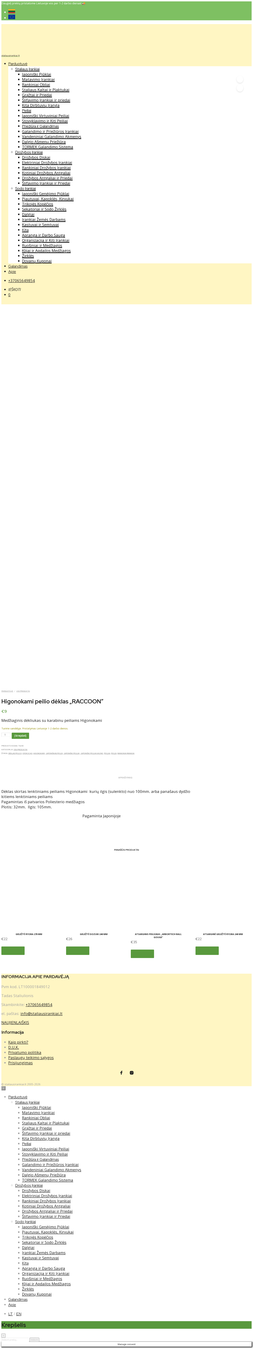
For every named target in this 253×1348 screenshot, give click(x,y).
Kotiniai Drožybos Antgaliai (46, 172)
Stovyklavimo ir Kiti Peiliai (45, 120)
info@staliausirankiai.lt (41, 1013)
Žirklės (28, 255)
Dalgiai (28, 214)
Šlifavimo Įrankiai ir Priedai (46, 183)
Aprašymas (125, 777)
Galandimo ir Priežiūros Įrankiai (50, 131)
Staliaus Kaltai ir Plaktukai (45, 89)
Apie (12, 271)
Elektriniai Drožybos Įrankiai (47, 162)
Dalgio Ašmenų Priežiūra (44, 141)
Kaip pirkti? (18, 1042)
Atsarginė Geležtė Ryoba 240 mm (223, 934)
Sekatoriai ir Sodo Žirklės (44, 209)
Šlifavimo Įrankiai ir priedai (46, 100)
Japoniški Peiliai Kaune (91, 753)
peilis (114, 753)
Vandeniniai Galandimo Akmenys (51, 136)
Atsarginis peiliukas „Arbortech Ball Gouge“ (158, 936)
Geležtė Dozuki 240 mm (94, 934)
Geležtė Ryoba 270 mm (29, 934)
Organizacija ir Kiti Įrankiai (45, 240)
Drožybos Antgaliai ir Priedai (47, 177)
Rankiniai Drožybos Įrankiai (46, 167)
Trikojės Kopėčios (37, 203)
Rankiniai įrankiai (125, 753)
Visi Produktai (23, 691)
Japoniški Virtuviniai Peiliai (45, 115)
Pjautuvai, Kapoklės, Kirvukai (48, 198)
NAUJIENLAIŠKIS (15, 1022)
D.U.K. (13, 1047)
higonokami (39, 753)
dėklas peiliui (15, 753)
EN (18, 1313)
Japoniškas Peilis (54, 753)
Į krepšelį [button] (13, 950)
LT (10, 1313)
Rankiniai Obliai (36, 84)
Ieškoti (34, 1339)
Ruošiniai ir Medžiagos (42, 245)
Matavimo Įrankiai (38, 79)
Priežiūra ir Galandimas (40, 126)
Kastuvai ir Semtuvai (40, 224)
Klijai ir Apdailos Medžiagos (46, 250)
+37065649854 (21, 280)
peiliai (107, 753)
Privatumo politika (24, 1052)
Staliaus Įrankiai (27, 69)
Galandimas (18, 266)
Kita (25, 229)
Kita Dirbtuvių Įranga (41, 105)
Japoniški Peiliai (72, 753)
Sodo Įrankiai (25, 188)
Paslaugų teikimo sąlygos (31, 1057)
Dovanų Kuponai (37, 260)
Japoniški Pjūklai (36, 74)
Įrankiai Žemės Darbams (44, 219)
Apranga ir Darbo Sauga (43, 235)
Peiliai (26, 110)
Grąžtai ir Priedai (37, 94)
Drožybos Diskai (36, 157)
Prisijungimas (20, 1062)
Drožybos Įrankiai (29, 152)
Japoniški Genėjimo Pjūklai (45, 193)
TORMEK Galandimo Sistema (47, 146)
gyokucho (27, 753)
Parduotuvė (17, 63)
